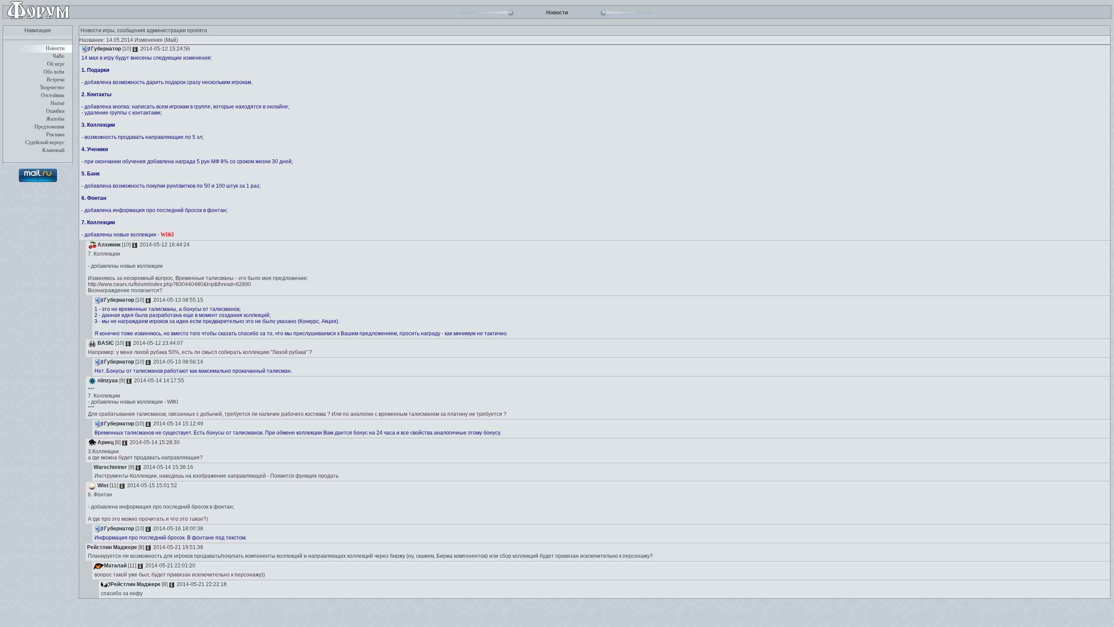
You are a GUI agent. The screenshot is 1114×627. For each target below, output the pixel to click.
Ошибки (55, 111)
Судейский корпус (44, 142)
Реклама (55, 134)
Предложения (49, 127)
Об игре (55, 64)
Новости (55, 48)
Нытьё (57, 103)
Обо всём (54, 72)
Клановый (53, 150)
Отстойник (52, 95)
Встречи (55, 80)
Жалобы (55, 119)
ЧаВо (58, 56)
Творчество (52, 87)
